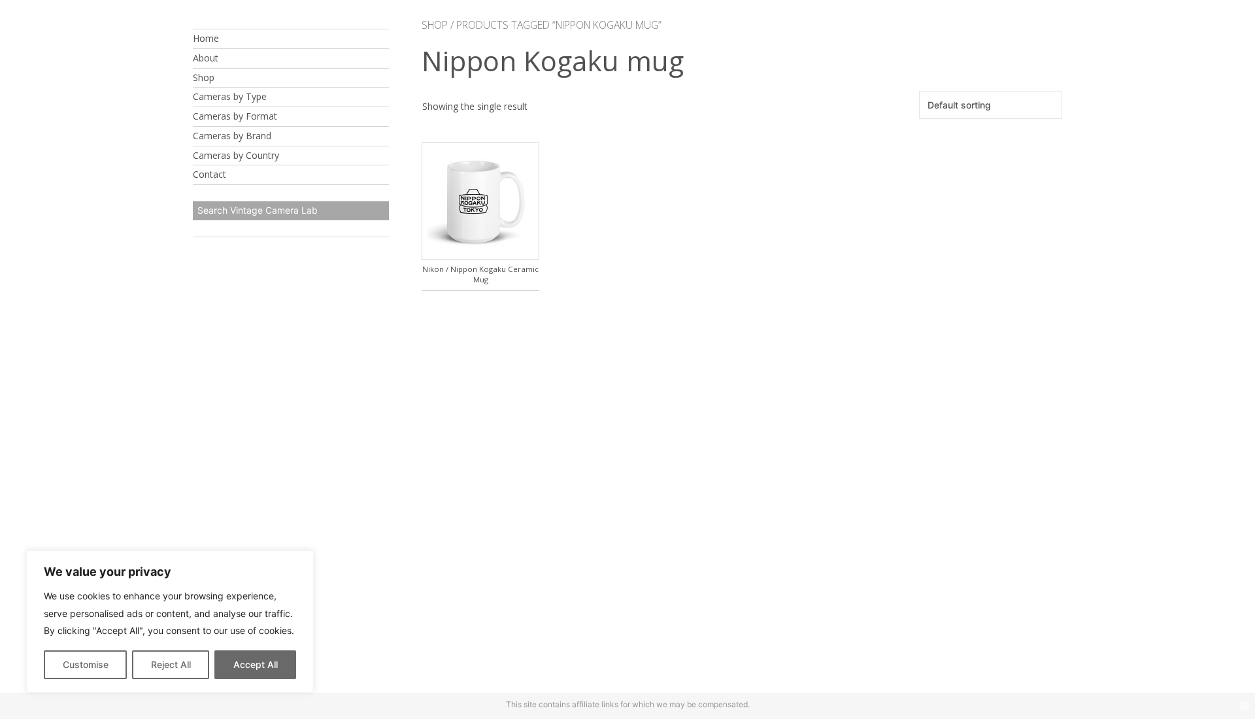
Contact (209, 174)
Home (206, 38)
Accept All (255, 664)
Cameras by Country (236, 155)
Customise (86, 664)
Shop (203, 77)
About (205, 58)
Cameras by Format (235, 116)
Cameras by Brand (232, 135)
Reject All (171, 664)
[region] (170, 621)
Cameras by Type (230, 96)
